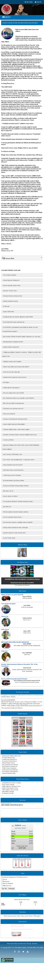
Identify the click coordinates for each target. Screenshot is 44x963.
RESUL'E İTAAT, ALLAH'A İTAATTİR (12, 594)
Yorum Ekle (9, 258)
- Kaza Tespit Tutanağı (7, 784)
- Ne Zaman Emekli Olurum (9, 761)
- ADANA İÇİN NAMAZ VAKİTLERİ (11, 756)
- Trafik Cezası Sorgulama (8, 768)
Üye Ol (38, 2)
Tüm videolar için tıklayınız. (22, 585)
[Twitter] (24, 951)
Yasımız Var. (4, 616)
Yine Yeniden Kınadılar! (8, 603)
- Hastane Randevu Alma (8, 773)
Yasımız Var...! (27, 620)
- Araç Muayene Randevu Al (9, 766)
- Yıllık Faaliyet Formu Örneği (9, 789)
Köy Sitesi (40, 947)
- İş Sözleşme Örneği (7, 793)
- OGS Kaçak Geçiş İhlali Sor (9, 771)
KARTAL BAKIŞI (27, 598)
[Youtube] (28, 951)
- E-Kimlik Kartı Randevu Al (9, 759)
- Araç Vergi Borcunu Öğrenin (9, 764)
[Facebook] (15, 951)
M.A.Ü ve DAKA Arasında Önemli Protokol (14, 678)
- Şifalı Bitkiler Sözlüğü (7, 791)
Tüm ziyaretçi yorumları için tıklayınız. (12, 708)
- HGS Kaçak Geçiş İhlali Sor (9, 770)
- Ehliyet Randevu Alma (7, 763)
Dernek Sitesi (32, 947)
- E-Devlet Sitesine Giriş (8, 757)
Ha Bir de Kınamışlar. (27, 607)
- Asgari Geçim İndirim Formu (9, 788)
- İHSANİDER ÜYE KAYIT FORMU (11, 783)
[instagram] (19, 951)
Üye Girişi (29, 2)
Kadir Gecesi (5, 629)
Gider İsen (4, 651)
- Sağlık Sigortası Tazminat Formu (11, 786)
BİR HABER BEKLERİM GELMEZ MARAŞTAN (15, 642)
